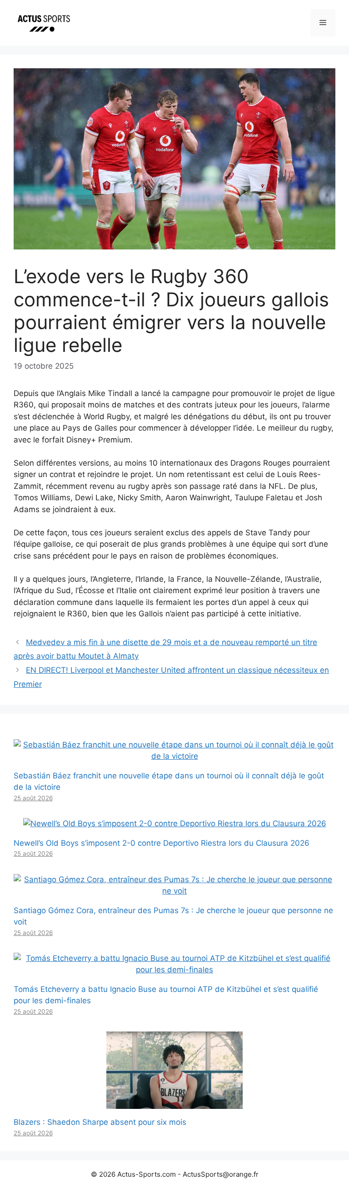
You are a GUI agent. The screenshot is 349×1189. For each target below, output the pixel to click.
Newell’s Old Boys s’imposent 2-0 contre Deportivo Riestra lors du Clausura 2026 (161, 843)
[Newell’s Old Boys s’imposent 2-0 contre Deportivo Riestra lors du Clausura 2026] (174, 823)
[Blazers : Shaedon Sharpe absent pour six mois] (174, 1103)
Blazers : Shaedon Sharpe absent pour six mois (100, 1122)
